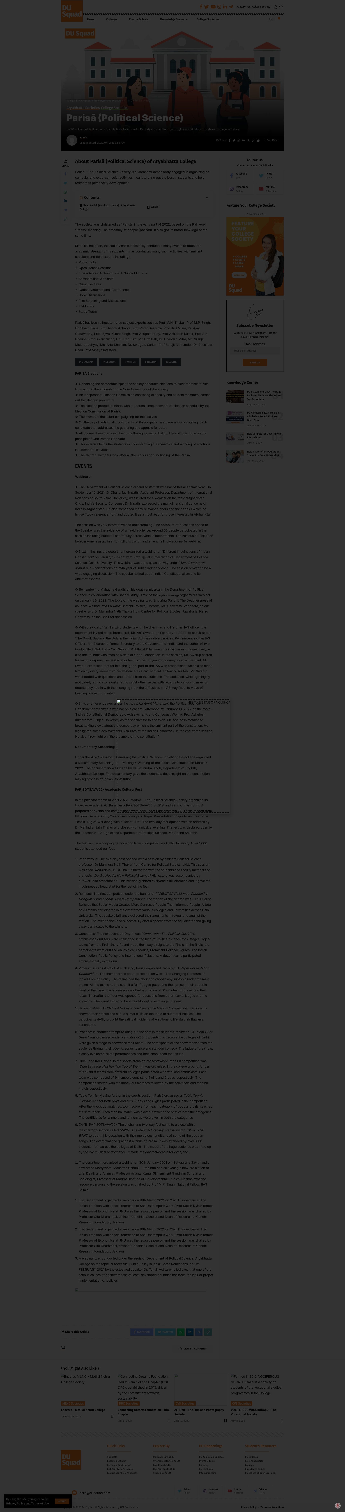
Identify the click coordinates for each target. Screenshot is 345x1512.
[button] (225, 702)
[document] (172, 756)
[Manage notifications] (338, 1505)
